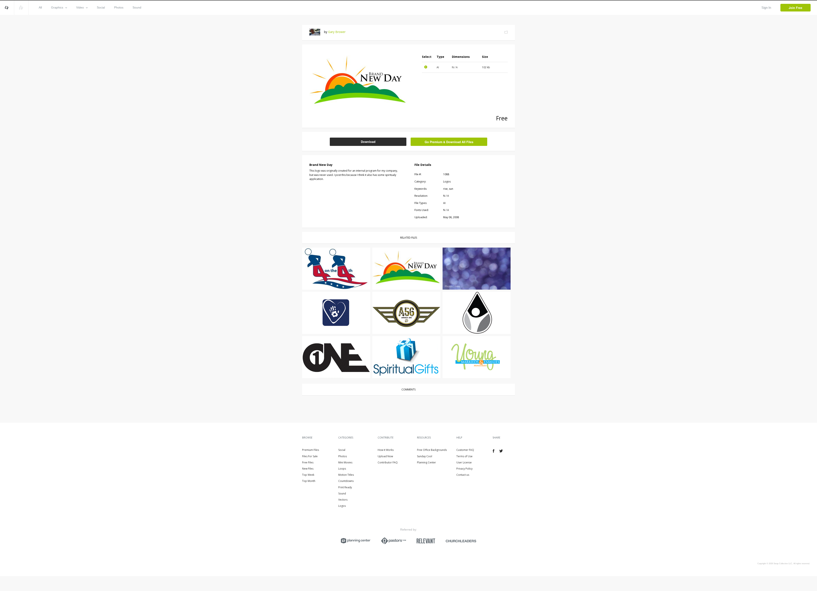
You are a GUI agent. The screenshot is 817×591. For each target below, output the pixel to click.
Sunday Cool (424, 456)
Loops (342, 468)
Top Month (308, 481)
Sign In (766, 7)
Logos (342, 506)
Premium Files (310, 450)
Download (368, 142)
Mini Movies (345, 462)
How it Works (386, 450)
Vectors (342, 499)
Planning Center (426, 462)
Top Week (308, 475)
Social (101, 7)
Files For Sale (310, 456)
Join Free (795, 8)
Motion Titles (346, 475)
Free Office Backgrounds (432, 450)
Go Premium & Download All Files (449, 142)
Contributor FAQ (388, 462)
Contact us (462, 475)
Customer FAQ (465, 450)
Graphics (57, 7)
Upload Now (385, 456)
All (40, 7)
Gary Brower (337, 32)
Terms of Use (464, 456)
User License (464, 462)
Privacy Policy (464, 468)
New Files (307, 468)
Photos (118, 7)
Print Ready (345, 487)
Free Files (307, 462)
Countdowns (346, 481)
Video (80, 7)
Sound (137, 7)
